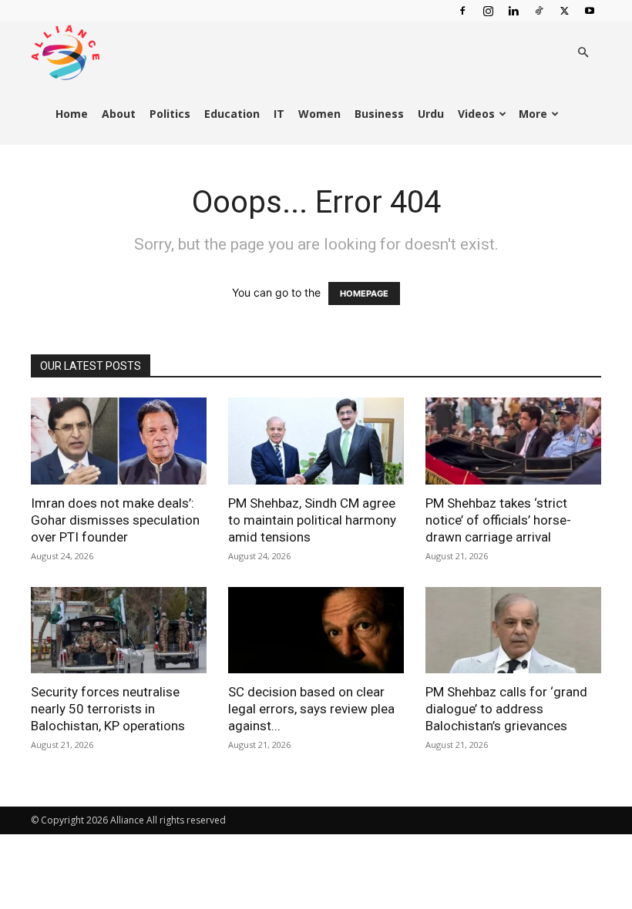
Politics (170, 113)
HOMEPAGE (364, 293)
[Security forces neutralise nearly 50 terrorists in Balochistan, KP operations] (119, 630)
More (533, 113)
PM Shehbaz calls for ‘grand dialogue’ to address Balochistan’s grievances (506, 708)
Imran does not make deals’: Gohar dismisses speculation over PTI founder (115, 520)
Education (232, 113)
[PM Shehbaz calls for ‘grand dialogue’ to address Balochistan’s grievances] (513, 630)
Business (379, 113)
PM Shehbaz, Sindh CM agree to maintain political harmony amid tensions (312, 520)
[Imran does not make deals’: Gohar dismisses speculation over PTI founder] (119, 441)
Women (319, 113)
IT (279, 113)
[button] (582, 52)
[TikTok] (538, 11)
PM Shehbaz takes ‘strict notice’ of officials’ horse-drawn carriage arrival (498, 520)
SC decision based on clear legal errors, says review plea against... (311, 708)
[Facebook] (462, 11)
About (119, 113)
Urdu (431, 113)
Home (71, 113)
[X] (564, 11)
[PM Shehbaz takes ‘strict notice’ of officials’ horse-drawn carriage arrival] (513, 441)
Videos (476, 113)
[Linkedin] (513, 11)
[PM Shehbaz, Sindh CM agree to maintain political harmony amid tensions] (316, 441)
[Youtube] (589, 11)
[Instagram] (487, 11)
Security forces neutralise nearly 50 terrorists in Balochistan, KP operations (108, 708)
